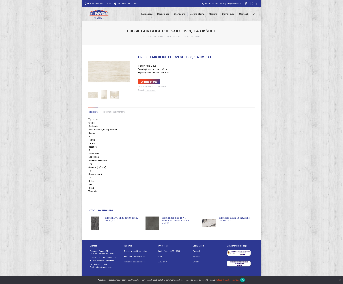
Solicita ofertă (149, 81)
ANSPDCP (162, 262)
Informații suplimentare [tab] (114, 112)
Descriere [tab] (93, 112)
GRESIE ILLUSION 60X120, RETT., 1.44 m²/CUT (234, 219)
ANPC (160, 256)
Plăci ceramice (150, 90)
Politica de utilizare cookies (134, 262)
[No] (339, 280)
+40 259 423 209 (211, 4)
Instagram (196, 256)
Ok (242, 280)
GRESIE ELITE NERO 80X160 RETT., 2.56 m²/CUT (121, 219)
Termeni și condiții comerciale (135, 251)
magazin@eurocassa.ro (232, 4)
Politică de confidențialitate (134, 256)
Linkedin (196, 262)
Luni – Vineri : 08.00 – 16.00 (169, 251)
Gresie (148, 86)
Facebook (196, 251)
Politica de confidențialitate (227, 280)
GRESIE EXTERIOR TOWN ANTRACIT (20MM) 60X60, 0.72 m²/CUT (176, 221)
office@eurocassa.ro (104, 267)
